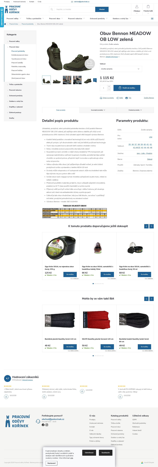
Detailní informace (112, 57)
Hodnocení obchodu (19, 2)
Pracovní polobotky (18, 51)
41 (148, 144)
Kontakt (31, 2)
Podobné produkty (134, 110)
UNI (150, 137)
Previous (146, 226)
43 (142, 147)
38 (139, 144)
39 (142, 144)
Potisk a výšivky (94, 441)
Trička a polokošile (15, 84)
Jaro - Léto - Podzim (144, 153)
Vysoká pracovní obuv (19, 59)
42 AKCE (136, 147)
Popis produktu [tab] (60, 110)
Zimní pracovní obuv (18, 78)
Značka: (149, 98)
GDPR (134, 420)
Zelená (149, 159)
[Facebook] (43, 425)
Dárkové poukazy (15, 112)
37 (136, 144)
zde (71, 458)
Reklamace (136, 427)
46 (151, 147)
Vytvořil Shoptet (149, 463)
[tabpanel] (60, 256)
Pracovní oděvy (14, 41)
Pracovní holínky (17, 70)
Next (151, 226)
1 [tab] (93, 283)
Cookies (135, 434)
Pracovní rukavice (15, 90)
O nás (39, 2)
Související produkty (97, 110)
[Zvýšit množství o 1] (109, 86)
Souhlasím (106, 452)
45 (148, 147)
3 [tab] (97, 283)
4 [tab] (99, 283)
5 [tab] (100, 283)
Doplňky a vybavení (16, 107)
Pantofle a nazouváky (19, 67)
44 (145, 147)
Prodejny (7, 2)
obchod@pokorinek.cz (53, 419)
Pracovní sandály (17, 63)
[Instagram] (46, 425)
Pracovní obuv (14, 47)
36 (133, 144)
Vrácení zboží (136, 430)
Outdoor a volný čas (16, 101)
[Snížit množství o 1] (109, 89)
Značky (11, 118)
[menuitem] (14, 18)
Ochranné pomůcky (15, 96)
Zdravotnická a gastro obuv (21, 74)
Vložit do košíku (128, 88)
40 (145, 144)
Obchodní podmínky (139, 423)
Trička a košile (115, 423)
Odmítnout (89, 452)
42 (151, 144)
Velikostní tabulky (95, 434)
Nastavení (51, 463)
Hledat (102, 9)
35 (130, 144)
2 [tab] (95, 283)
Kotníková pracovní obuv (20, 55)
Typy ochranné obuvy (96, 437)
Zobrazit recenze (27, 380)
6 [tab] (102, 283)
